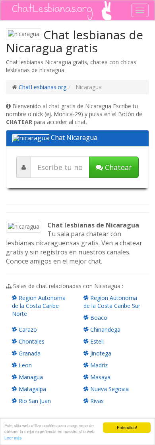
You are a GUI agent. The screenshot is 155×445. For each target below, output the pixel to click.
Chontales (31, 341)
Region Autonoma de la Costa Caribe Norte (39, 305)
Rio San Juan (34, 401)
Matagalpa (31, 389)
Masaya (99, 377)
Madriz (98, 365)
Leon (24, 365)
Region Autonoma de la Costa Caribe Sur (111, 301)
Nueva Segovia (109, 389)
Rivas (96, 401)
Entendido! (127, 427)
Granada (29, 353)
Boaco (98, 317)
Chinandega (104, 329)
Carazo (27, 329)
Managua (30, 377)
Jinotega (100, 353)
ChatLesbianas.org (42, 87)
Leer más (12, 438)
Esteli (96, 341)
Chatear (117, 167)
